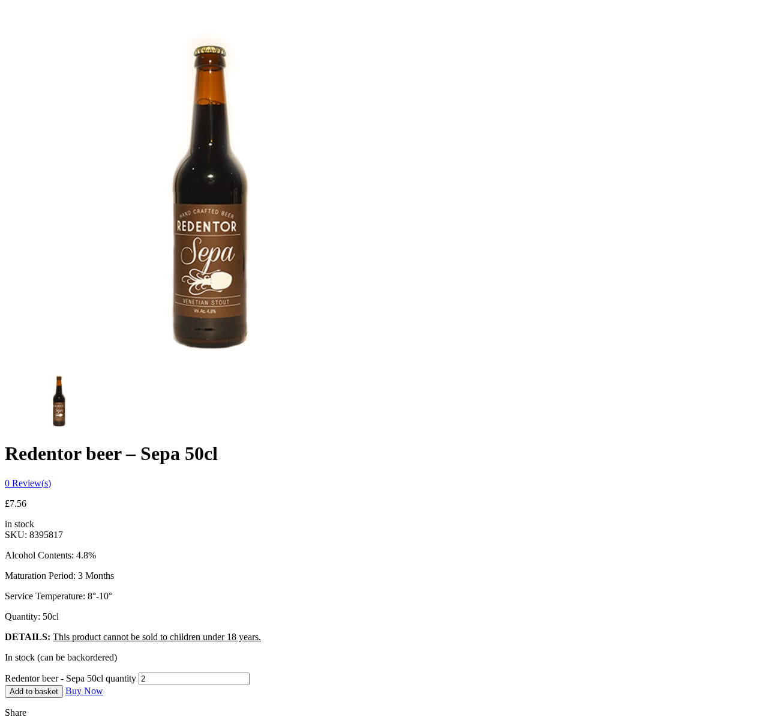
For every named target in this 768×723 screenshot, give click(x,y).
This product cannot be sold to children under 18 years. (157, 637)
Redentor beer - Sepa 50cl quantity (70, 678)
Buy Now (84, 691)
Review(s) (28, 483)
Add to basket (34, 691)
